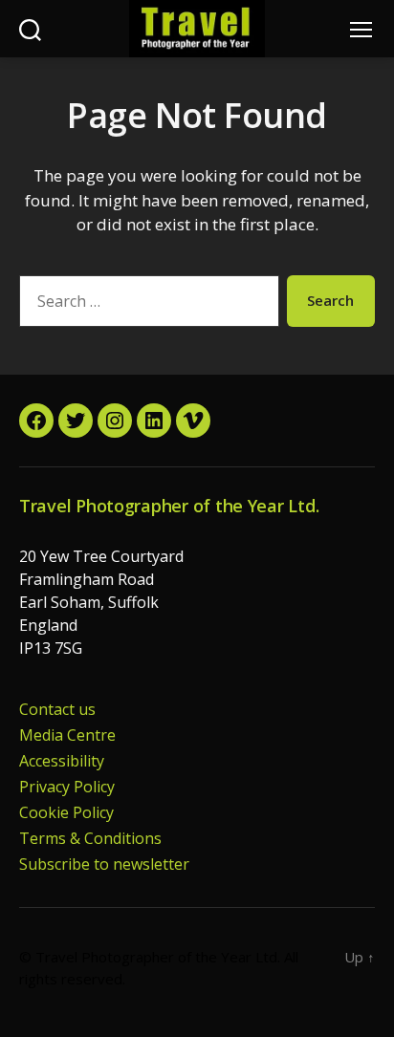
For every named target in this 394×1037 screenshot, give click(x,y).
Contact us (57, 709)
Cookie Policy (66, 812)
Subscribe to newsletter (104, 864)
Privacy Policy (67, 786)
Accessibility (61, 760)
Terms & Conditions (90, 838)
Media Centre (67, 734)
